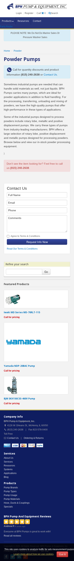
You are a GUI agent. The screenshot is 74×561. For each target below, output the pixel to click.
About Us (8, 458)
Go (46, 272)
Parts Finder (6, 26)
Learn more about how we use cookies (34, 554)
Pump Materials (12, 499)
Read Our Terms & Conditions (22, 248)
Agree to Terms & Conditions (25, 236)
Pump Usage (10, 495)
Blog (6, 477)
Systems (8, 469)
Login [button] (19, 13)
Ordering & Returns (34, 438)
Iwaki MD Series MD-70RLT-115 (22, 312)
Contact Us (50, 74)
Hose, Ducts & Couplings (17, 503)
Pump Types (10, 491)
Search (54, 13)
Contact (37, 21)
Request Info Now (37, 242)
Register (29, 13)
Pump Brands (11, 487)
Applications (10, 473)
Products (7, 21)
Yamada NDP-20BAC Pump (19, 365)
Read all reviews (12, 535)
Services (8, 461)
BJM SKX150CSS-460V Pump (19, 398)
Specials (8, 506)
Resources (23, 21)
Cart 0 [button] (41, 13)
